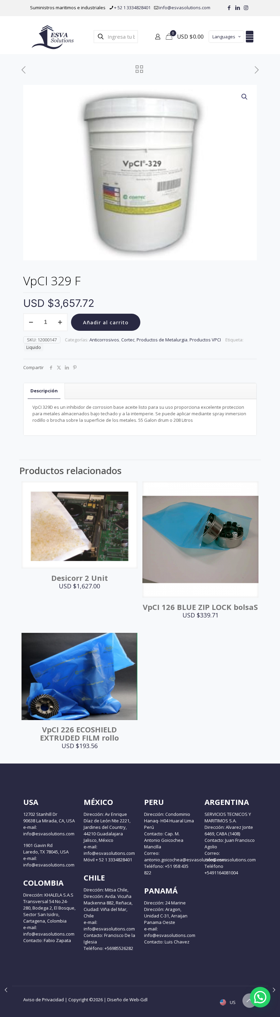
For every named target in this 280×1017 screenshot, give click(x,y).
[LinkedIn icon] (237, 7)
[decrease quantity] (31, 322)
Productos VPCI (205, 340)
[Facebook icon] (229, 7)
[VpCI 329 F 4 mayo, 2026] (6, 989)
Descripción (44, 391)
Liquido (33, 347)
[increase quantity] (60, 322)
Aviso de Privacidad (43, 999)
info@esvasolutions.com (184, 7)
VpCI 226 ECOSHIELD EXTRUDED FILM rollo (79, 733)
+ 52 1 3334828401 (132, 7)
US (232, 1002)
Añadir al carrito (105, 322)
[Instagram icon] (246, 7)
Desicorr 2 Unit (79, 578)
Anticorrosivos (104, 340)
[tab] (44, 391)
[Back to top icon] (249, 1000)
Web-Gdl (138, 999)
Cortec (128, 340)
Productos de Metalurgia (162, 340)
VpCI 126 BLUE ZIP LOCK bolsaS (200, 607)
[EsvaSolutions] (52, 36)
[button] (245, 97)
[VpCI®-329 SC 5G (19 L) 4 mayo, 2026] (274, 989)
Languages (223, 37)
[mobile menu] (249, 36)
